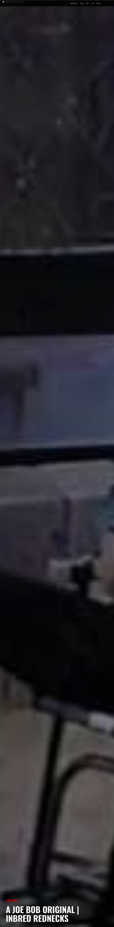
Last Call (12, 900)
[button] (104, 3)
